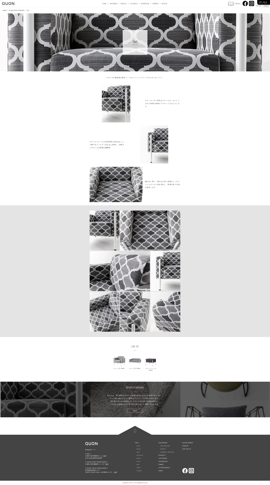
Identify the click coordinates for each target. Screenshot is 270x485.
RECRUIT (164, 3)
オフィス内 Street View (93, 458)
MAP (104, 456)
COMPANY (155, 3)
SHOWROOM (145, 3)
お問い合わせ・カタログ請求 (264, 2)
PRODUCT (124, 3)
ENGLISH (258, 5)
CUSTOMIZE (134, 3)
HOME (104, 3)
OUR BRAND (113, 3)
